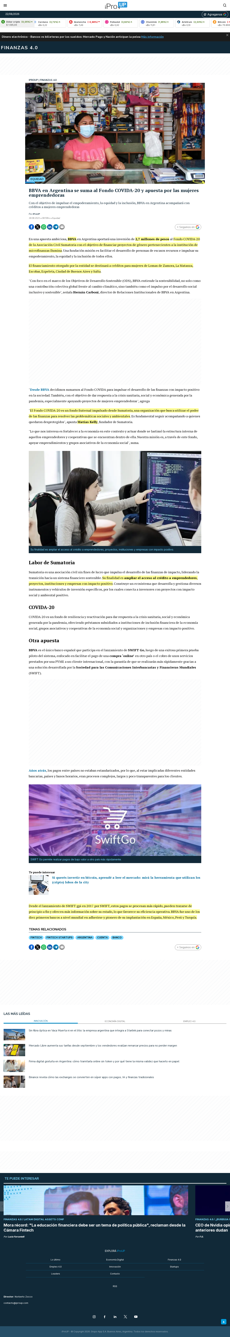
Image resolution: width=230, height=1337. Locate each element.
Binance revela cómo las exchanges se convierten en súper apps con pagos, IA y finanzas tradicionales (91, 1077)
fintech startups (59, 937)
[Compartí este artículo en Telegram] (56, 227)
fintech (36, 937)
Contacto (115, 1273)
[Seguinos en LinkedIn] (115, 1317)
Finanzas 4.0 (174, 1259)
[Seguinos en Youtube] (135, 1317)
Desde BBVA (39, 389)
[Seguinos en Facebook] (104, 1317)
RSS (115, 1286)
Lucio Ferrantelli (16, 1236)
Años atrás (37, 770)
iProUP (36, 214)
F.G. (201, 1236)
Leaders (55, 1273)
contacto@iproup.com (16, 1303)
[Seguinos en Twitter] (125, 1317)
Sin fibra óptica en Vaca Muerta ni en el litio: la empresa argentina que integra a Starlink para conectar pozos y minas (100, 1030)
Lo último (55, 1259)
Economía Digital (115, 1259)
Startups (174, 1266)
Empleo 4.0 (56, 1266)
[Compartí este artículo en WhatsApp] (43, 227)
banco (117, 937)
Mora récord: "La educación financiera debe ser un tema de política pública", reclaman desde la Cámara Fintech (94, 1227)
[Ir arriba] (223, 1321)
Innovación (115, 1266)
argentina (84, 937)
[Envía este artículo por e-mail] (62, 227)
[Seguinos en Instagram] (94, 1317)
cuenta (102, 937)
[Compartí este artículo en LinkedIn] (49, 227)
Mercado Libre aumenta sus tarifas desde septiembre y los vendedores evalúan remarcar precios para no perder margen (103, 1045)
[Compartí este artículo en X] (37, 227)
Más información (152, 37)
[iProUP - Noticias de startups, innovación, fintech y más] (115, 5)
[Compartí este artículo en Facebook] (31, 227)
